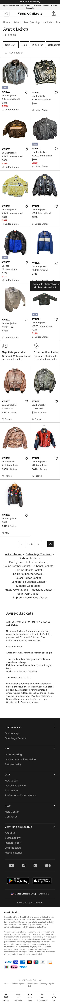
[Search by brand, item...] (6, 14)
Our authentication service (20, 759)
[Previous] (22, 544)
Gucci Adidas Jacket (28, 578)
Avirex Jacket (13, 554)
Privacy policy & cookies (28, 902)
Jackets (47, 22)
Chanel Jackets (43, 566)
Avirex (17, 22)
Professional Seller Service (20, 795)
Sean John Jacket (28, 594)
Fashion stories (13, 852)
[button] (54, 13)
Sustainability (13, 838)
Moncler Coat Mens (28, 586)
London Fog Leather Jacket (28, 582)
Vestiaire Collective (18, 827)
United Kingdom (18, 984)
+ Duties (12, 412)
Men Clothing (32, 22)
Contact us (11, 816)
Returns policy (13, 764)
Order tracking (13, 754)
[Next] (38, 544)
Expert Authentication (46, 352)
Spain (51, 984)
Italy (30, 986)
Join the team (13, 847)
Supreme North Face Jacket (30, 598)
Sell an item (11, 790)
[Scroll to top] (50, 544)
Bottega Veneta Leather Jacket (28, 562)
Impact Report (13, 843)
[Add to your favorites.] (26, 92)
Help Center (12, 811)
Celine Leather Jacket (16, 566)
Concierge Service (15, 738)
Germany (43, 984)
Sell (8, 775)
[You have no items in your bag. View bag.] (54, 13)
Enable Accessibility (30, 1)
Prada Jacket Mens (16, 590)
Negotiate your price (14, 352)
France (7, 984)
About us (10, 833)
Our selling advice (15, 785)
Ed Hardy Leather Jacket (28, 574)
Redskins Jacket (42, 590)
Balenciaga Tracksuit (38, 554)
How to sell (11, 780)
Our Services (13, 727)
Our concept (12, 733)
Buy (7, 748)
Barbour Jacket (28, 558)
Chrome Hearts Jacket (28, 570)
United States (32, 984)
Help (8, 806)
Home (6, 22)
